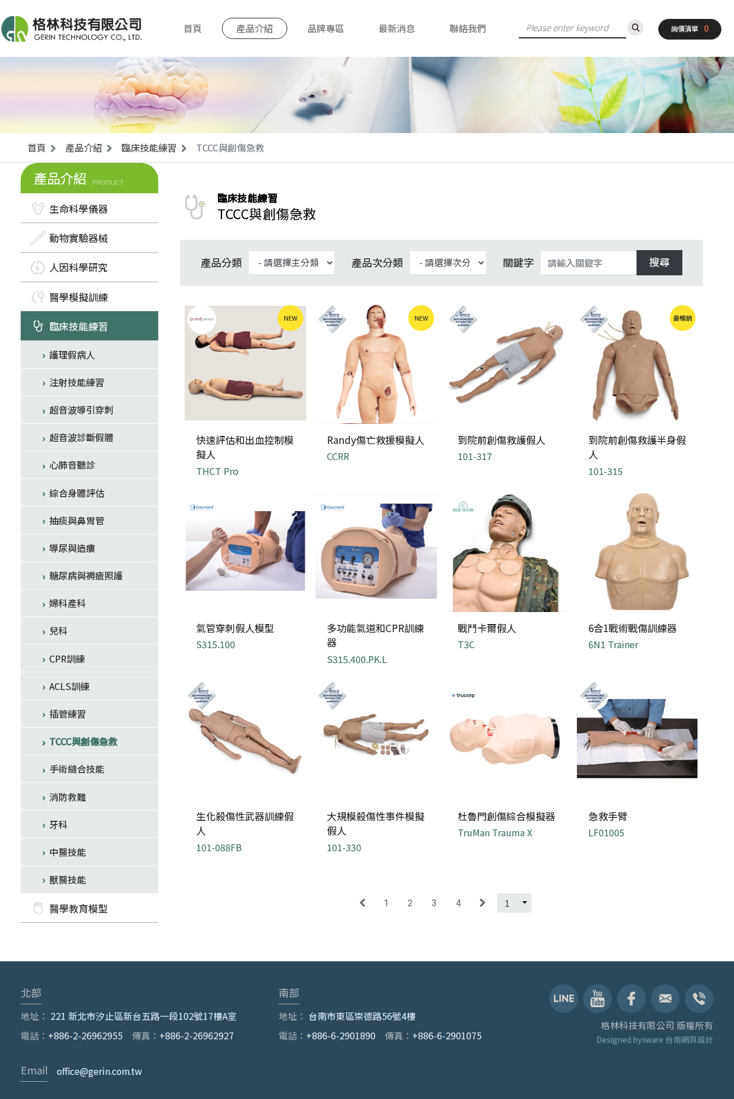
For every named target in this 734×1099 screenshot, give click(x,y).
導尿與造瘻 (72, 548)
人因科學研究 (78, 267)
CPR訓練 (67, 658)
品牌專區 (325, 28)
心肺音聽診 (72, 464)
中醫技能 (67, 852)
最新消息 (396, 28)
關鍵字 (518, 262)
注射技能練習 (76, 382)
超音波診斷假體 (81, 437)
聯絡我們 (468, 28)
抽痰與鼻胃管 (76, 520)
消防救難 (67, 797)
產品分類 (221, 262)
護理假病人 (72, 354)
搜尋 (659, 261)
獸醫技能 (67, 879)
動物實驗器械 (78, 238)
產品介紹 (254, 28)
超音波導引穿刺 (81, 409)
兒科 (58, 630)
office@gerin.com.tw (99, 1071)
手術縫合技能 (76, 768)
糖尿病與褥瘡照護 (86, 575)
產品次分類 (377, 262)
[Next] (483, 903)
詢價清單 (684, 28)
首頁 (193, 28)
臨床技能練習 (149, 147)
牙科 (58, 824)
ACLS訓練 (69, 686)
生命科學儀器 (78, 208)
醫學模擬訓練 (78, 297)
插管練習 (67, 713)
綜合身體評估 (76, 493)
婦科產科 (67, 603)
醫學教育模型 (78, 908)
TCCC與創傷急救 (83, 741)
